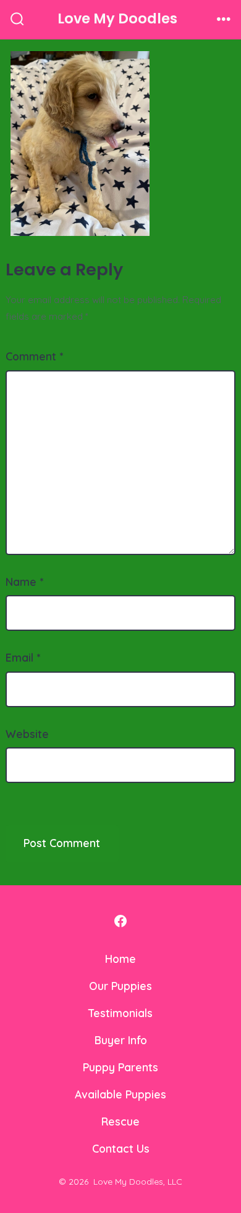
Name (24, 581)
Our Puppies (120, 985)
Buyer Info (121, 1040)
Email (23, 657)
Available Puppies (120, 1094)
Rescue (120, 1121)
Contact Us (121, 1148)
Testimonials (120, 1013)
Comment (34, 356)
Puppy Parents (120, 1067)
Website (27, 733)
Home (120, 958)
